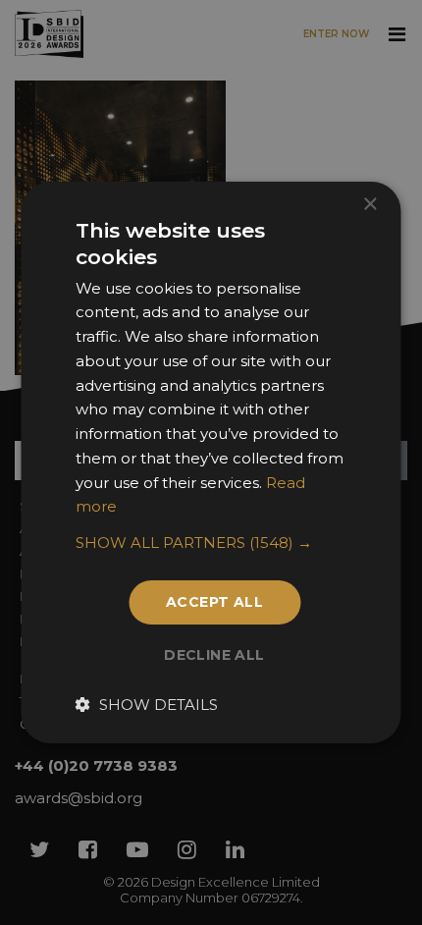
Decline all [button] (214, 655)
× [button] (369, 204)
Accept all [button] (214, 602)
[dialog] (211, 462)
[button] (211, 543)
